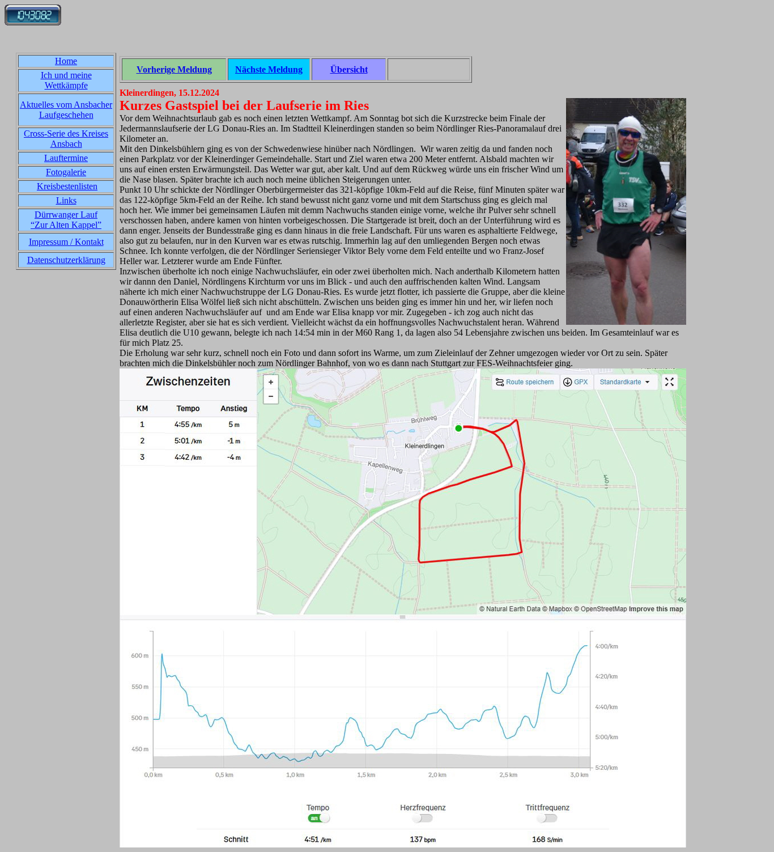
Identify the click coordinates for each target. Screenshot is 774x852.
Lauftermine (66, 158)
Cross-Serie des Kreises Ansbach (66, 139)
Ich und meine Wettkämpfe (66, 80)
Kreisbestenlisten (67, 186)
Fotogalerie (66, 172)
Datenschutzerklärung (66, 260)
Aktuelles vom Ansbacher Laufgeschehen (66, 110)
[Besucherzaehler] (33, 22)
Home (66, 61)
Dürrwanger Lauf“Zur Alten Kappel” (66, 220)
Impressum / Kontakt (66, 242)
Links (66, 200)
